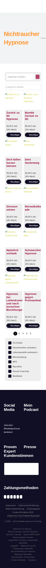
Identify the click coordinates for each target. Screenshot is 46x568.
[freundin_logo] (40, 456)
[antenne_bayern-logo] (35, 455)
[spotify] (13, 415)
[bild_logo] (35, 463)
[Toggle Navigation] (40, 6)
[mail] (5, 420)
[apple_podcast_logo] (31, 418)
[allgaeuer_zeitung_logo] (40, 464)
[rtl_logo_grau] (26, 464)
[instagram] (9, 415)
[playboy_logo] (26, 456)
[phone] (9, 420)
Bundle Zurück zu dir (31, 115)
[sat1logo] (30, 464)
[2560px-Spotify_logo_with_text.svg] (26, 418)
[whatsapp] (18, 415)
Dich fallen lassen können (13, 162)
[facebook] (5, 415)
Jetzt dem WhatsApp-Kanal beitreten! (12, 428)
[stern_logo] (30, 456)
